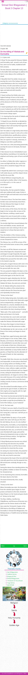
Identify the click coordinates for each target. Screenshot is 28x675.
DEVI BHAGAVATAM (13, 23)
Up (14, 546)
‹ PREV (2, 546)
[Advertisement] (14, 530)
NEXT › (26, 546)
